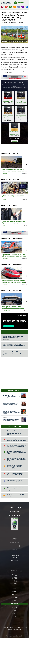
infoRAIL (15, 577)
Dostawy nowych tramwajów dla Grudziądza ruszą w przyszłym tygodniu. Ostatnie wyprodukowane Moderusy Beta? (15, 467)
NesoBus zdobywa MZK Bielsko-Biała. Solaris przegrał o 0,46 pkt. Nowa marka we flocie (16, 459)
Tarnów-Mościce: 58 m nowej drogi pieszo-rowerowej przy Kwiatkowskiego (13, 337)
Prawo (4, 225)
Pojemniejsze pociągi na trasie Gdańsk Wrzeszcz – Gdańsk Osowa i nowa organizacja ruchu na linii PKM (13, 196)
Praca (14, 610)
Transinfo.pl (14, 557)
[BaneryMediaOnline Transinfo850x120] (14, 77)
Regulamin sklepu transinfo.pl (14, 629)
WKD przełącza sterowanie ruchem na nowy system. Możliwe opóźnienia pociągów (16, 489)
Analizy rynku (14, 570)
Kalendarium (14, 607)
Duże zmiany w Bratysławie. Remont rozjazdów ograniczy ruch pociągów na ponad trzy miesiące (13, 308)
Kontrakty (5, 173)
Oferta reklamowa (14, 563)
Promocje (14, 611)
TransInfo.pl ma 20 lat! (14, 511)
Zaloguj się (14, 141)
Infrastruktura (6, 310)
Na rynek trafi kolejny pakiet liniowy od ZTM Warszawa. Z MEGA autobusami (16, 446)
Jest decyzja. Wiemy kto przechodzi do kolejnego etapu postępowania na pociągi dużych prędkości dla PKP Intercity (16, 432)
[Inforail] (10, 7)
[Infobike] (22, 7)
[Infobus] (6, 7)
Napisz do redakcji (14, 542)
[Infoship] (26, 7)
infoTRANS (15, 574)
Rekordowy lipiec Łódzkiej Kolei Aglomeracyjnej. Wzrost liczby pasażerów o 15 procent (11, 412)
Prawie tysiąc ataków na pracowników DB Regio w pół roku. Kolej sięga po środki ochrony (13, 223)
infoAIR (15, 580)
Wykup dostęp (14, 603)
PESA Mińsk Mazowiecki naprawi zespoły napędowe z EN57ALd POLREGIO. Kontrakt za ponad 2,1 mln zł (14, 345)
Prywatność (5, 627)
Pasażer (4, 199)
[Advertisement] (14, 372)
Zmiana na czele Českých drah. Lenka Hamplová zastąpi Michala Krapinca (10, 404)
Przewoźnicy (5, 258)
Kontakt (14, 616)
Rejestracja (17, 627)
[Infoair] (18, 7)
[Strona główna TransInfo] (6, 3)
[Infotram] (14, 7)
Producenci (5, 284)
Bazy (14, 599)
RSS (14, 602)
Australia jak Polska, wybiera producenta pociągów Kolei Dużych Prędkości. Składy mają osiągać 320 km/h (13, 282)
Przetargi (14, 608)
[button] (26, 165)
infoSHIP (15, 583)
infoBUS (15, 575)
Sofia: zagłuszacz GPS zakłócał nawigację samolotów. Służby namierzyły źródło (14, 482)
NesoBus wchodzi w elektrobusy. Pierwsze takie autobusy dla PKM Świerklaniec (15, 474)
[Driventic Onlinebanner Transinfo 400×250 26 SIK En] (14, 320)
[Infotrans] (2, 7)
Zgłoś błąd (24, 627)
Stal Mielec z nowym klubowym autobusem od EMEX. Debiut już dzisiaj (16, 440)
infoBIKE (15, 581)
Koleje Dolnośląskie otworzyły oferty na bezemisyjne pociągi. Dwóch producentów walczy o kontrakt (13, 171)
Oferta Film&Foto (14, 567)
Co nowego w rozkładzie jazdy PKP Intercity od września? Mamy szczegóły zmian (16, 452)
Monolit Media (14, 560)
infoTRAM (15, 578)
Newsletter (14, 549)
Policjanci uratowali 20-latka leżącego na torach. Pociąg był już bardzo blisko (11, 420)
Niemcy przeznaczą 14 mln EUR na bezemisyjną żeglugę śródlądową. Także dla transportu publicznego (14, 353)
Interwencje (14, 600)
